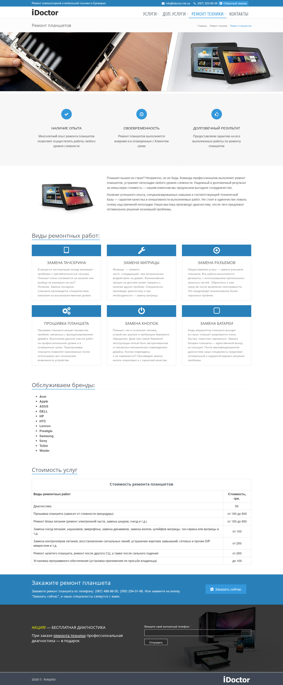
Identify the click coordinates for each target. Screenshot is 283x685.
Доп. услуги (174, 14)
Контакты (238, 14)
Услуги (150, 14)
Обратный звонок (235, 3)
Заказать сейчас (227, 589)
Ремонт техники (208, 14)
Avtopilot (49, 679)
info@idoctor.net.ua (178, 3)
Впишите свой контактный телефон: (168, 626)
